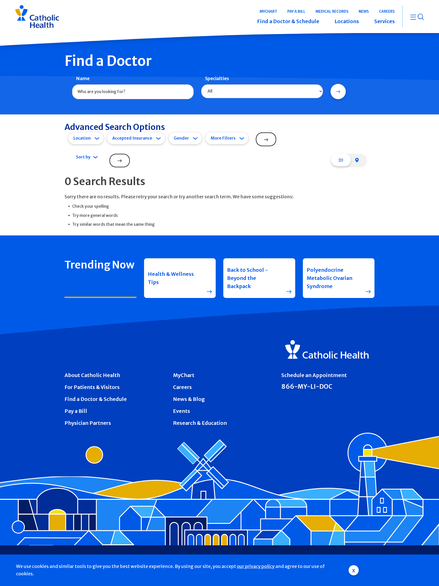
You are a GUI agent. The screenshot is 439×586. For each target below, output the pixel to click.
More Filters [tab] (223, 138)
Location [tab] (82, 138)
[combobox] (133, 91)
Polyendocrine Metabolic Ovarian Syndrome (329, 278)
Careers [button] (387, 11)
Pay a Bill (76, 411)
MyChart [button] (268, 11)
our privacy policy (256, 566)
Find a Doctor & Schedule (96, 399)
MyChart (183, 375)
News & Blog (189, 399)
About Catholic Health (92, 375)
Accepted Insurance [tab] (132, 138)
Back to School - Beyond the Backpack (247, 278)
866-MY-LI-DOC (306, 386)
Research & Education (200, 423)
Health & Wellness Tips (171, 278)
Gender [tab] (181, 138)
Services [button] (384, 21)
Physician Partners (88, 423)
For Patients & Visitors (92, 387)
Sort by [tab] (83, 156)
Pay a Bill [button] (296, 11)
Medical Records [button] (332, 11)
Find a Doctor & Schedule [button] (288, 21)
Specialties (217, 78)
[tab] (341, 160)
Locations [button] (347, 21)
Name (82, 78)
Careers (182, 387)
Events (181, 411)
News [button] (364, 11)
